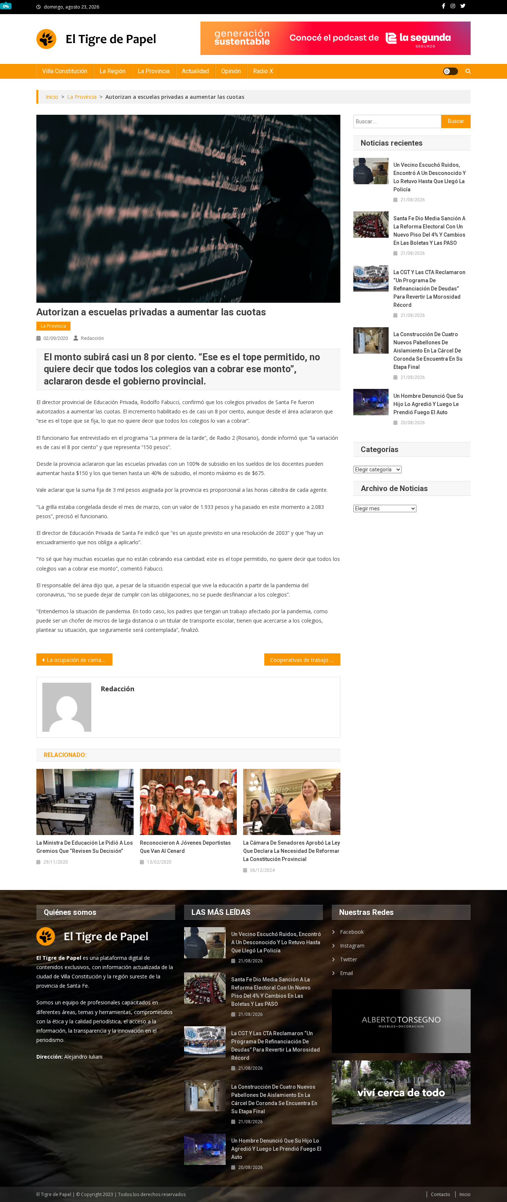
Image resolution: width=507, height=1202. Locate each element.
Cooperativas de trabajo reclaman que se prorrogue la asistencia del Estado (305, 659)
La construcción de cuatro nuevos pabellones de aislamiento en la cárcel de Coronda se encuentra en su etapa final (427, 350)
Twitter (348, 959)
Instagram (352, 945)
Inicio (465, 1194)
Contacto (440, 1194)
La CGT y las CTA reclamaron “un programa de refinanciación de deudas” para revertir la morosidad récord (429, 288)
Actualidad (195, 71)
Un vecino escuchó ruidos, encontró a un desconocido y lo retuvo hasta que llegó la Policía (429, 177)
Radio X (263, 71)
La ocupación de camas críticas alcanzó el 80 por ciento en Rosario (79, 659)
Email (346, 973)
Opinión (231, 71)
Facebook (352, 931)
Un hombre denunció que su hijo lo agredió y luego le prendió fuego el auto (428, 404)
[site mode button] (450, 71)
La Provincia (154, 71)
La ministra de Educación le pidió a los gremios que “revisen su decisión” (84, 847)
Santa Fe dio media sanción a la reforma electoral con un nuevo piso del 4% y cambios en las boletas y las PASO (429, 230)
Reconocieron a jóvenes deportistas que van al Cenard (185, 847)
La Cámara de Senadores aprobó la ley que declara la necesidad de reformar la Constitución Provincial (291, 851)
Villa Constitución (64, 71)
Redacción (92, 338)
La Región (112, 71)
